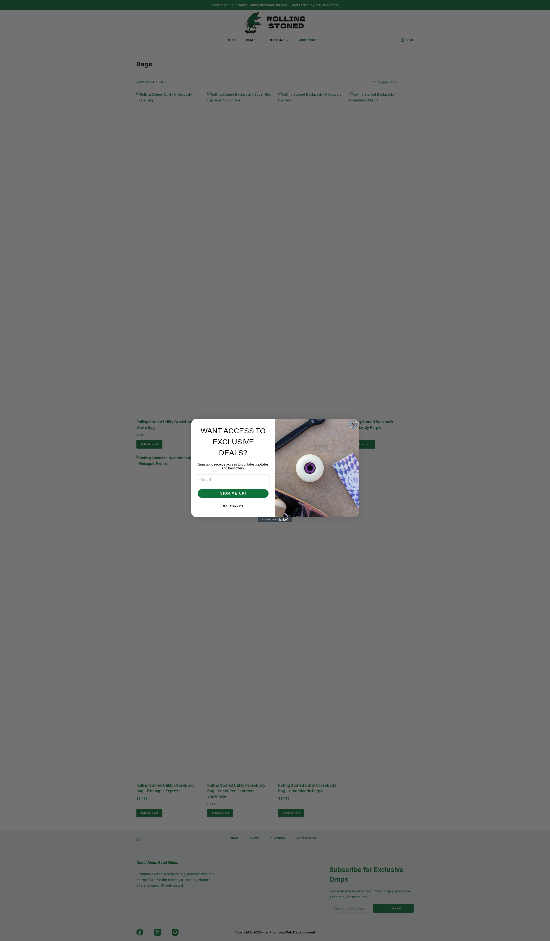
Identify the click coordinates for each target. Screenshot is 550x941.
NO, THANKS (233, 506)
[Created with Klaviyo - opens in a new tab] (275, 519)
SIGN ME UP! (233, 493)
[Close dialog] (353, 424)
